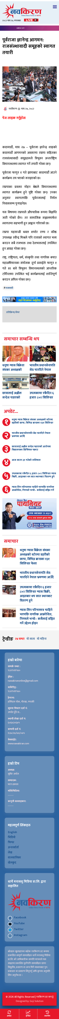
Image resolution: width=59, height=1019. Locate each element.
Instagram (20, 935)
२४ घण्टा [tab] (20, 638)
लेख (10, 852)
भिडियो (11, 837)
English (12, 832)
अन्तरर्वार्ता (13, 847)
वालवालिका (14, 857)
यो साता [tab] (30, 638)
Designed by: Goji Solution (29, 1001)
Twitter (19, 929)
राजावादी (9, 288)
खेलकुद (12, 862)
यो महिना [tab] (42, 638)
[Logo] (29, 11)
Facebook (20, 917)
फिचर (11, 842)
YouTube (19, 923)
